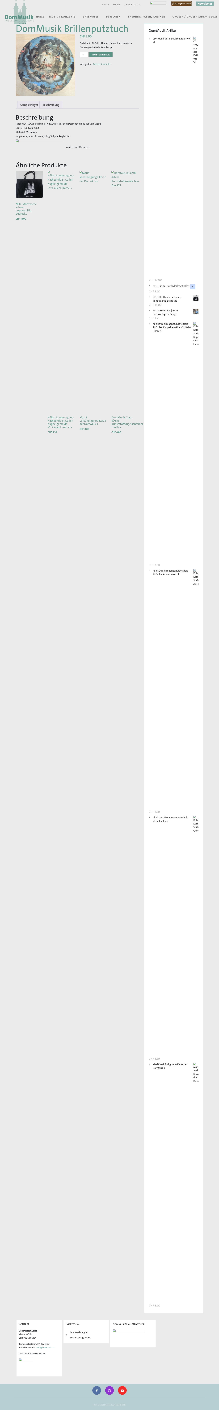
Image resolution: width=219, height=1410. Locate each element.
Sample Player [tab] (29, 105)
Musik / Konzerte (62, 16)
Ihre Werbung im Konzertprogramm (80, 1335)
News (116, 4)
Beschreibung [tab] (50, 105)
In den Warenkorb (101, 54)
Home (40, 16)
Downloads (133, 4)
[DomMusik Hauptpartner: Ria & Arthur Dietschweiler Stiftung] (129, 1336)
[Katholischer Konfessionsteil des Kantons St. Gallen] (26, 1365)
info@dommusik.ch (45, 1347)
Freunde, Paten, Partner (146, 16)
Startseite (106, 64)
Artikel (96, 64)
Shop (105, 4)
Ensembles (91, 16)
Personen (113, 16)
